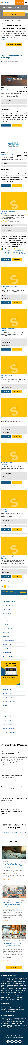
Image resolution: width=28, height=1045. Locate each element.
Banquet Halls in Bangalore (14, 999)
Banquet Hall (17, 1021)
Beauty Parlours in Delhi (16, 980)
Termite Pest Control (7, 298)
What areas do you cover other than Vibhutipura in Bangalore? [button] (11, 776)
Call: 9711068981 (19, 2)
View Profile (6, 125)
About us (3, 1006)
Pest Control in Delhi (7, 693)
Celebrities (17, 1018)
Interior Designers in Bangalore (10, 994)
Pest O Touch (6, 418)
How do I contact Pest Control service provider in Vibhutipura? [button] (12, 799)
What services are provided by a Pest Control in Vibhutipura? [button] (12, 752)
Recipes (23, 1018)
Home (2, 20)
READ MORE (6, 880)
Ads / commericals (13, 1008)
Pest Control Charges (8, 605)
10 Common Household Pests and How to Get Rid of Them (13, 945)
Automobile (4, 1018)
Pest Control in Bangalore (16, 20)
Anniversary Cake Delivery (17, 996)
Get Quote (17, 125)
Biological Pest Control (7, 225)
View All (14, 967)
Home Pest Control (6, 230)
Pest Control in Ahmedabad (9, 713)
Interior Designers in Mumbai (14, 992)
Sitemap (12, 1027)
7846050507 (22, 156)
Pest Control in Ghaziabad (9, 732)
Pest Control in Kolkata (8, 728)
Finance (11, 1018)
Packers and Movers (6, 1021)
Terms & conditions (13, 1009)
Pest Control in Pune (7, 705)
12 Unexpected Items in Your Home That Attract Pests (12, 905)
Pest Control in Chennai (8, 724)
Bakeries (9, 1025)
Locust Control (5, 103)
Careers (9, 1006)
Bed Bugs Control (6, 339)
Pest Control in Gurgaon (8, 720)
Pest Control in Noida (8, 717)
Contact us (16, 1006)
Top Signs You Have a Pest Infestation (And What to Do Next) (13, 866)
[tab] (14, 760)
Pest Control (7, 20)
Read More (3, 39)
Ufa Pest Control (7, 154)
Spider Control (5, 345)
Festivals (11, 1020)
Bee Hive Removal (6, 342)
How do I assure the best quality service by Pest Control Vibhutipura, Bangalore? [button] (11, 811)
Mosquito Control (6, 105)
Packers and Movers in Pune (9, 981)
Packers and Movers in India (9, 978)
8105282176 (22, 91)
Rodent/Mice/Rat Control (9, 640)
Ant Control (5, 163)
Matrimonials (4, 1020)
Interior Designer (13, 1023)
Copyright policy (10, 1011)
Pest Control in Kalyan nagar (9, 832)
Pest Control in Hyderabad (9, 709)
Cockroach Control (6, 100)
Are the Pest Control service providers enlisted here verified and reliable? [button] (12, 788)
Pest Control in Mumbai (8, 697)
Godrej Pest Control (6, 228)
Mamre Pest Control (8, 90)
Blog (8, 1027)
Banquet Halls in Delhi (7, 997)
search (14, 14)
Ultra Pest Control (7, 609)
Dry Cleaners (16, 1025)
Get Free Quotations (14, 44)
